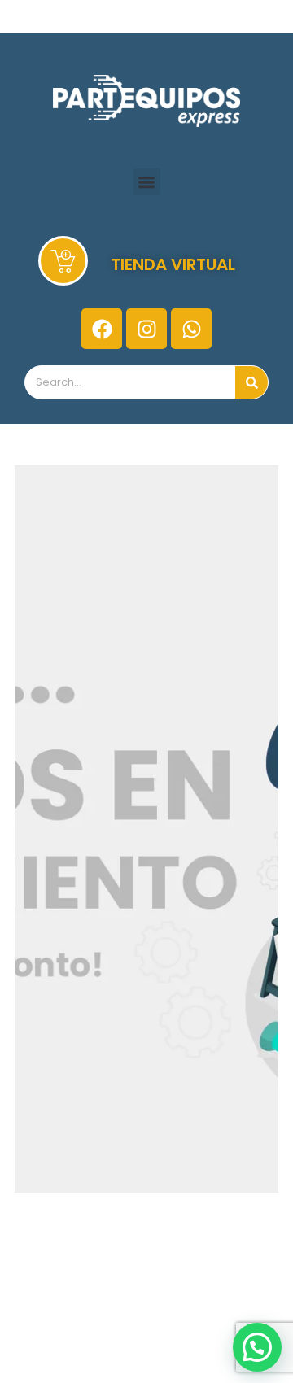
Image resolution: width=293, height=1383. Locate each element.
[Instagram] (146, 328)
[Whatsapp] (191, 328)
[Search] (251, 382)
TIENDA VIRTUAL (173, 264)
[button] (146, 181)
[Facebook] (101, 328)
